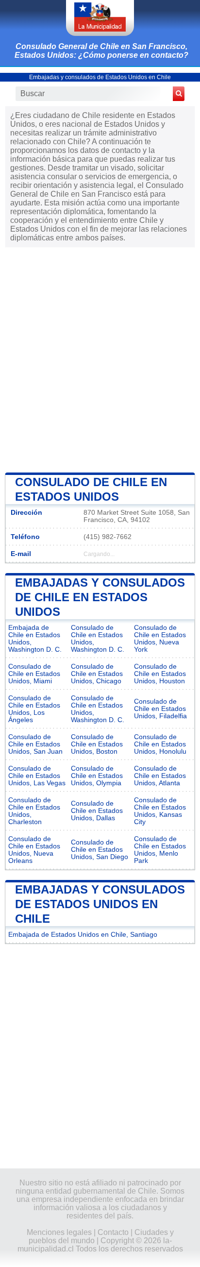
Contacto (113, 1232)
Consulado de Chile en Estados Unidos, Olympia (97, 776)
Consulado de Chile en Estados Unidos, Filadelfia (160, 709)
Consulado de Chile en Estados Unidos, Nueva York (160, 638)
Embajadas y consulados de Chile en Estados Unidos (100, 597)
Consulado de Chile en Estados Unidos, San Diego (99, 850)
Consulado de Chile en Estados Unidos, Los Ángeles (34, 709)
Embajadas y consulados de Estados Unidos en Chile (100, 77)
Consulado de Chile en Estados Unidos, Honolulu (160, 744)
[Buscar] (178, 93)
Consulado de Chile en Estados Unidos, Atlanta (160, 776)
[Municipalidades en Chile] (100, 18)
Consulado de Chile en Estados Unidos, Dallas (97, 811)
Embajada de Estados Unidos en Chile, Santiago (82, 934)
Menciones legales (59, 1232)
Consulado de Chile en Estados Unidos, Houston (160, 674)
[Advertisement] (100, 359)
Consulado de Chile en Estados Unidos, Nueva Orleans (34, 849)
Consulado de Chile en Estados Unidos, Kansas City (160, 811)
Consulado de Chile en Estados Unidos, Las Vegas (37, 776)
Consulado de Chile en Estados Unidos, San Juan (35, 744)
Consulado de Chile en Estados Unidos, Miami (34, 674)
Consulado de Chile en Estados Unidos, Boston (97, 744)
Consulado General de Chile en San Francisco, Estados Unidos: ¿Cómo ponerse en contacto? (101, 50)
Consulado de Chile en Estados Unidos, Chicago (97, 674)
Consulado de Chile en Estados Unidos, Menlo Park (160, 849)
